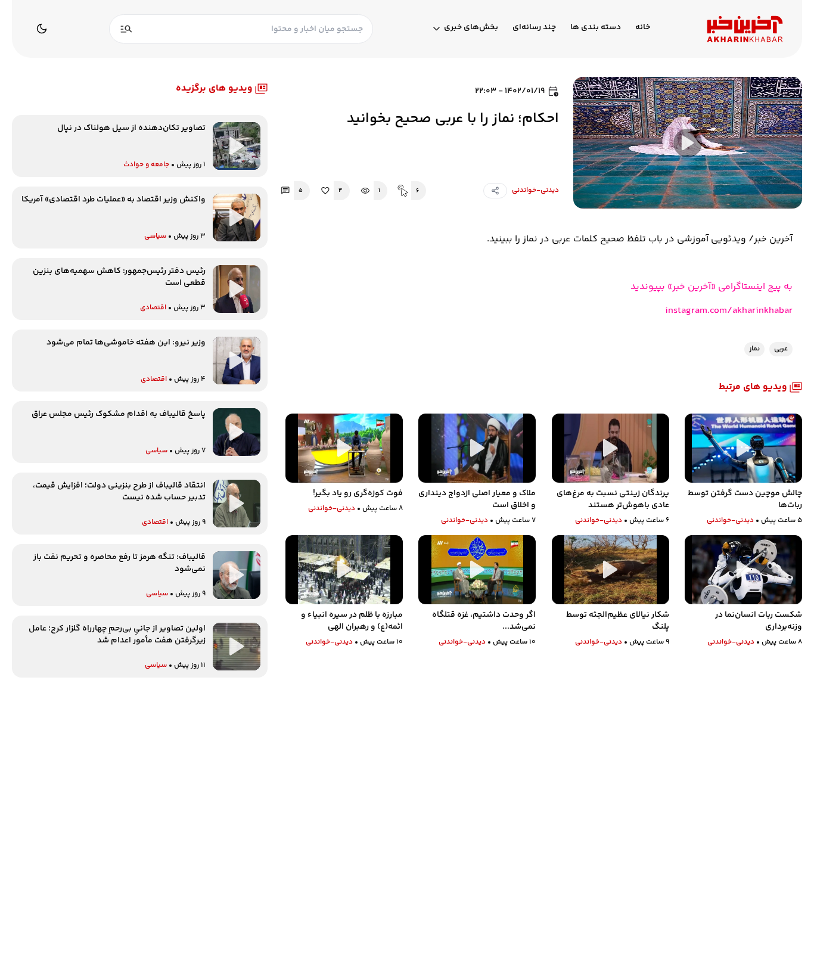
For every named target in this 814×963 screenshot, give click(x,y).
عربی (781, 349)
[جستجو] (126, 28)
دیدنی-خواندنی (535, 190)
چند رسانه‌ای (534, 27)
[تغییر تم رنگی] (41, 28)
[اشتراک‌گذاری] (495, 190)
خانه (642, 27)
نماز (754, 349)
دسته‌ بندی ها (595, 27)
